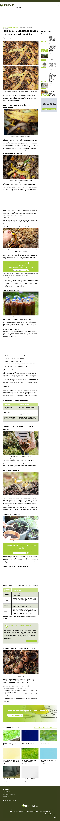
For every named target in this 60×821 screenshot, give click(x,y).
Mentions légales (6, 791)
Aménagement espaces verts (13, 27)
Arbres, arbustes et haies (51, 816)
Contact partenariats (7, 799)
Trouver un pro (14, 715)
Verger (35, 5)
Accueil (4, 27)
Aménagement (19, 2)
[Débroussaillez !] (7, 5)
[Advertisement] (30, 18)
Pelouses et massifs (42, 2)
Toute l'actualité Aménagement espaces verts (44, 727)
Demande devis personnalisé (9, 800)
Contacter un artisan (49, 109)
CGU (4, 792)
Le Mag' (55, 817)
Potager (18, 5)
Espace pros (5, 801)
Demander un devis (31, 640)
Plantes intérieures (27, 5)
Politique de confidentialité (9, 794)
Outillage (18, 7)
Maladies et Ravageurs (30, 2)
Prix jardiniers (41, 5)
